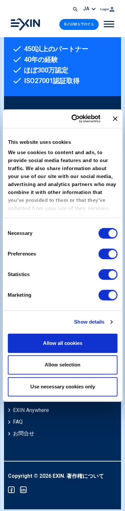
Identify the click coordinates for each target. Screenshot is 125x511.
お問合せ (23, 433)
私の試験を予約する (79, 24)
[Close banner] (115, 118)
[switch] (107, 254)
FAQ (18, 422)
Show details (89, 322)
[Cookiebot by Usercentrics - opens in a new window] (74, 118)
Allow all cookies (62, 343)
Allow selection (62, 364)
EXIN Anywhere (31, 410)
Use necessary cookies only (62, 386)
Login (105, 9)
